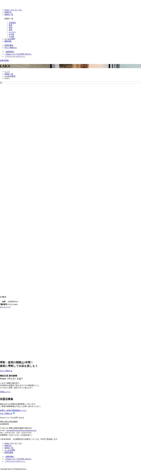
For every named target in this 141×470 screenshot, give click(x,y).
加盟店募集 (8, 452)
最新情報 (7, 41)
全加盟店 (12, 23)
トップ (7, 72)
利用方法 (7, 12)
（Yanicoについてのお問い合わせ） (18, 54)
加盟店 (12, 76)
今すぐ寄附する (6, 413)
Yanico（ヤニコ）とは (13, 10)
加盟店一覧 (8, 14)
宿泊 (10, 27)
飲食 (10, 25)
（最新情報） (9, 52)
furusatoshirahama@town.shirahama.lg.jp (21, 430)
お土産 (11, 34)
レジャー (12, 32)
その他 (11, 37)
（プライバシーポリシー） (15, 56)
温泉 (10, 30)
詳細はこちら (5, 392)
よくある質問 (9, 39)
